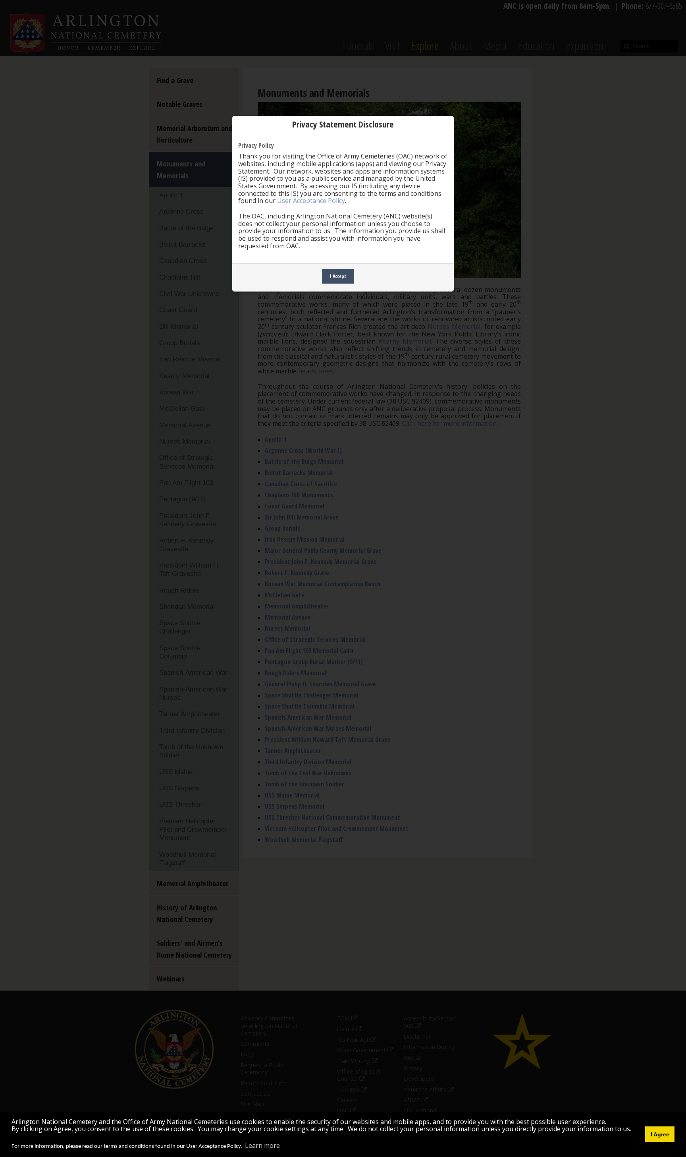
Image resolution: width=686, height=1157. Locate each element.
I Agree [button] (660, 1134)
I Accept (338, 276)
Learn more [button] (262, 1145)
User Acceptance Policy (311, 200)
